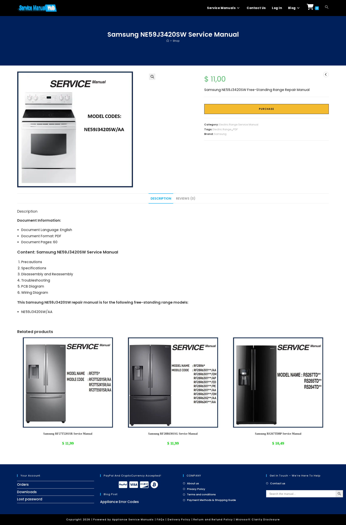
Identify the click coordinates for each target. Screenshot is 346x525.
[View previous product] (326, 74)
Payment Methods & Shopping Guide (211, 500)
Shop (176, 41)
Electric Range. (222, 129)
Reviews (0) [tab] (185, 198)
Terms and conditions (201, 494)
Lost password (29, 499)
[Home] (167, 41)
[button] (327, 8)
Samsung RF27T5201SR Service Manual (67, 433)
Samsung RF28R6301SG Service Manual (173, 433)
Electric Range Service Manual (238, 124)
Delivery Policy (179, 519)
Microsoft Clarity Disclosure (258, 519)
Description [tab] (161, 198)
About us (193, 483)
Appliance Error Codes (119, 501)
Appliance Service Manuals (133, 519)
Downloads (27, 492)
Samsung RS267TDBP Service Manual (278, 433)
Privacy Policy (196, 489)
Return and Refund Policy (213, 519)
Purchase (266, 109)
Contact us (277, 483)
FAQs (160, 519)
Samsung (220, 134)
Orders (23, 484)
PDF (235, 129)
